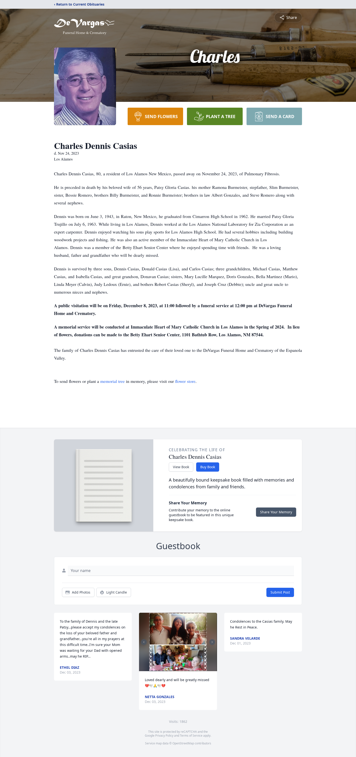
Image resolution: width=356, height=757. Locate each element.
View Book (181, 467)
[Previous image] (144, 642)
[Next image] (212, 642)
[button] (178, 642)
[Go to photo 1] (176, 668)
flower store (185, 381)
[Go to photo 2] (179, 668)
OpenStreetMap (183, 743)
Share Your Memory (276, 512)
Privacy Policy (164, 735)
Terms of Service (191, 735)
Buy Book (207, 467)
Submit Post (280, 592)
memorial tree (112, 381)
